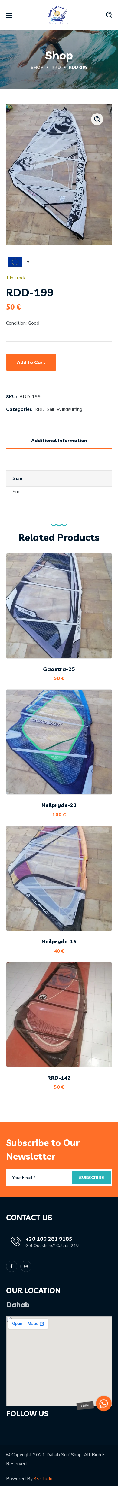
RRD (56, 67)
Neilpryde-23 (59, 805)
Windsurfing (69, 409)
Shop (37, 67)
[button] (109, 15)
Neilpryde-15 (59, 941)
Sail (50, 409)
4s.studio (44, 1478)
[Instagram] (25, 1266)
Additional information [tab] (59, 440)
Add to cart (31, 362)
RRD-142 (59, 1077)
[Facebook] (11, 1266)
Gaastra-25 (59, 669)
